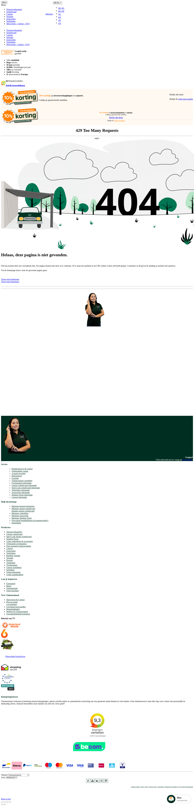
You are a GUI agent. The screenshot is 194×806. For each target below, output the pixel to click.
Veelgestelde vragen (20, 471)
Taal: (3, 777)
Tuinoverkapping (13, 572)
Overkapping (11, 565)
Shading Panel (12, 539)
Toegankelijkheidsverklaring (18, 614)
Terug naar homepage (10, 279)
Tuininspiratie (12, 588)
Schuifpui (10, 570)
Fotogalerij (10, 583)
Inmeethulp (16, 523)
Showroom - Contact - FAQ (18, 24)
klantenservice (12, 381)
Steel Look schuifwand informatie (26, 488)
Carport (9, 14)
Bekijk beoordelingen (15, 85)
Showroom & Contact (15, 600)
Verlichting (10, 21)
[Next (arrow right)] (5, 804)
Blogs (8, 586)
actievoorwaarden (185, 99)
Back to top (6, 799)
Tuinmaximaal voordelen (22, 481)
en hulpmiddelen (8, 411)
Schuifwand (11, 12)
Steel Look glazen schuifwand (19, 536)
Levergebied (11, 604)
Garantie (15, 478)
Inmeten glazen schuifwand (23, 511)
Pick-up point (12, 602)
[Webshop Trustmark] (97, 752)
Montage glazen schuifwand (23, 509)
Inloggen (49, 14)
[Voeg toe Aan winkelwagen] (68, 14)
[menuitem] (62, 8)
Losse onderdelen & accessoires (19, 541)
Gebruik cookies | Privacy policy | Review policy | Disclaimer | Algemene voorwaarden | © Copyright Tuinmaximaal (162, 787)
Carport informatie (19, 497)
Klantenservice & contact (22, 469)
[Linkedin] (97, 782)
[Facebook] (88, 782)
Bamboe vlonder (13, 555)
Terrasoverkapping (14, 9)
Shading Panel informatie (22, 495)
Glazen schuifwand (14, 534)
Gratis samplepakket (14, 574)
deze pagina (187, 460)
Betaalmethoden (13, 609)
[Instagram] (101, 782)
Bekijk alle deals (176, 94)
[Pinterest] (106, 782)
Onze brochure (12, 591)
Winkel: (4, 775)
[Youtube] (92, 782)
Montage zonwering (20, 516)
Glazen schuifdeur (14, 567)
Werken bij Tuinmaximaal (17, 611)
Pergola (9, 560)
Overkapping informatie (22, 483)
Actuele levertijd (18, 473)
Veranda (9, 16)
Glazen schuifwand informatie (24, 485)
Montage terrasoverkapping (23, 506)
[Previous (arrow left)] (2, 804)
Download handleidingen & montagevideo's (30, 520)
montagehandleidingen (19, 409)
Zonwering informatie (21, 492)
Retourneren (17, 476)
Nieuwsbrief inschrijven (15, 656)
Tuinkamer (10, 563)
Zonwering (11, 19)
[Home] (36, 14)
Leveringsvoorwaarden (16, 607)
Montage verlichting (20, 513)
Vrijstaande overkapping (16, 544)
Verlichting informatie (21, 490)
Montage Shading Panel (22, 518)
